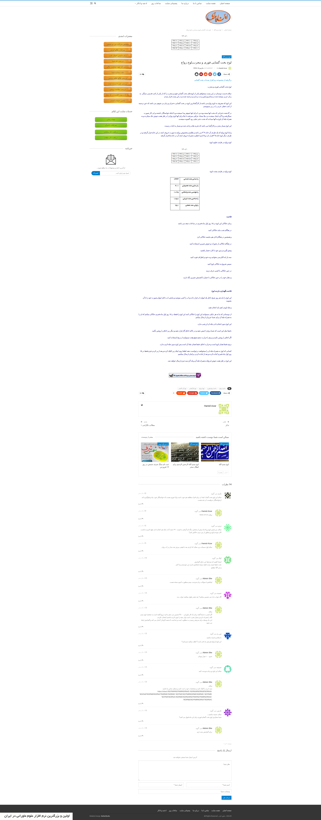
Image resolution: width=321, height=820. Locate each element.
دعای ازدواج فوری (212, 388)
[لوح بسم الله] (215, 452)
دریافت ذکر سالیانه (111, 132)
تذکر (227, 425)
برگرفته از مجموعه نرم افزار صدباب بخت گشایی (212, 80)
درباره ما (185, 3)
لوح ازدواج (201, 388)
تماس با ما (197, 3)
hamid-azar (207, 511)
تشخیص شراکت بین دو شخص (118, 44)
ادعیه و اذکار (142, 3)
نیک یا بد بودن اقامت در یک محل (117, 95)
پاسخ (140, 504)
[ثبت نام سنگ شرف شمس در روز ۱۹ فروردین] (155, 452)
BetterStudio (105, 816)
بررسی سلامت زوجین (118, 89)
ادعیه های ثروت (163, 444)
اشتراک (95, 173)
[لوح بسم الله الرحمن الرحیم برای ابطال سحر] (185, 452)
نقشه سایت (211, 3)
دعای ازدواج (222, 388)
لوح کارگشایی (192, 388)
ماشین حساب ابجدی (117, 101)
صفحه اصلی (225, 3)
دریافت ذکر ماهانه (111, 138)
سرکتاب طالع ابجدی (117, 50)
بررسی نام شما (118, 61)
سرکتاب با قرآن (111, 125)
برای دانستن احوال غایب (118, 56)
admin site (207, 578)
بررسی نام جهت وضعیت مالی (118, 67)
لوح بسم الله (227, 57)
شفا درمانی (111, 120)
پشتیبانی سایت (171, 3)
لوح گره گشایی (182, 388)
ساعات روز (156, 3)
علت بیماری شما (118, 72)
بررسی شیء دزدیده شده (117, 84)
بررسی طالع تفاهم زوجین (117, 78)
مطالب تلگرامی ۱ (148, 425)
